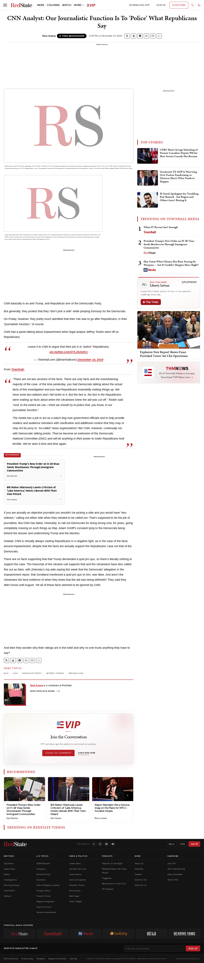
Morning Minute (11, 885)
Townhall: (18, 369)
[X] (93, 844)
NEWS (40, 5)
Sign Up (193, 948)
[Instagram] (100, 844)
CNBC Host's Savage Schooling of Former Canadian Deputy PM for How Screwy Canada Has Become (178, 153)
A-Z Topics (42, 856)
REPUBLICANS (76, 673)
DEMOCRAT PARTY (32, 673)
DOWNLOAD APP (139, 5)
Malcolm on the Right (112, 863)
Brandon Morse (76, 885)
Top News (8, 863)
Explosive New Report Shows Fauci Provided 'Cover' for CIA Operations (164, 354)
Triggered (106, 878)
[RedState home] (15, 844)
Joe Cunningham (77, 880)
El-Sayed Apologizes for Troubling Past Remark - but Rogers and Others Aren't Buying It (179, 197)
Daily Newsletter (175, 874)
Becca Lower (101, 818)
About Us (139, 863)
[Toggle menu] (5, 5)
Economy (40, 880)
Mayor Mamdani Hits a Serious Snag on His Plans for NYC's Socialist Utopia (112, 807)
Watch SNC (173, 880)
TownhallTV (9, 890)
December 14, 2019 (90, 359)
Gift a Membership (176, 869)
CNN (15, 673)
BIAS (6, 673)
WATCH (66, 5)
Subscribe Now (86, 753)
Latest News (9, 869)
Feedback (40, 959)
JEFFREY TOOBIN (55, 673)
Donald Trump (43, 874)
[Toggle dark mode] (199, 5)
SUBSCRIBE (179, 5)
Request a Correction (57, 959)
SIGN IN (160, 5)
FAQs (182, 844)
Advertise (139, 869)
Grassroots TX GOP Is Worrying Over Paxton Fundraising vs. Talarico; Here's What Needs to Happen (178, 176)
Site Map (73, 959)
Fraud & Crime (43, 896)
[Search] (192, 5)
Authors (7, 896)
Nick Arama (49, 35)
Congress (41, 869)
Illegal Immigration (45, 901)
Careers (138, 874)
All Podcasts (107, 889)
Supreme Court (43, 907)
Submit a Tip (141, 880)
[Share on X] (127, 35)
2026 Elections (43, 863)
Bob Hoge (74, 896)
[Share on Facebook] (140, 35)
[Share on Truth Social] (133, 35)
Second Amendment (46, 912)
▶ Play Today (150, 301)
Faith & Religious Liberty (47, 885)
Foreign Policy (43, 890)
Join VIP (194, 844)
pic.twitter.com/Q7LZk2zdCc (69, 352)
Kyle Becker (12, 818)
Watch (7, 874)
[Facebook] (106, 844)
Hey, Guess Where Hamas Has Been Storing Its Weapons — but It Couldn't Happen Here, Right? (171, 263)
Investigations (10, 880)
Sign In (171, 844)
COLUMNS (53, 5)
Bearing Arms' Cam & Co (114, 883)
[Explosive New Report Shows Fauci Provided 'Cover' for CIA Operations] (168, 329)
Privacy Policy (27, 959)
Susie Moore (75, 874)
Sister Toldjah (75, 901)
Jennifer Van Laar (77, 869)
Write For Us (140, 885)
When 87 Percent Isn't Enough (161, 227)
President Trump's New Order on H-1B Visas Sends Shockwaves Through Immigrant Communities (23, 809)
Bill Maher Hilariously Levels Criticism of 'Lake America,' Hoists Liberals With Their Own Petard (68, 809)
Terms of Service (11, 959)
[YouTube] (112, 844)
